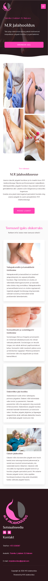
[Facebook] (4, 532)
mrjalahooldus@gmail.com (19, 561)
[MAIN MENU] (43, 6)
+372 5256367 (15, 546)
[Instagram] (9, 532)
